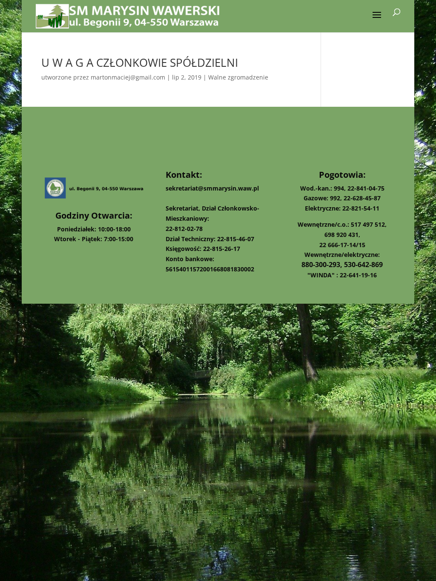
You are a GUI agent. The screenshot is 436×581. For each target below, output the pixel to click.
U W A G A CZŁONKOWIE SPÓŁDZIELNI (139, 62)
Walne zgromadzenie (238, 77)
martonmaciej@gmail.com (128, 77)
